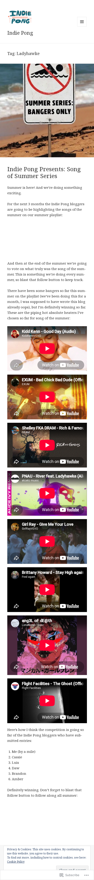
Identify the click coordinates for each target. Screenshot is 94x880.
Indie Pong (20, 32)
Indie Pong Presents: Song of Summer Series (44, 172)
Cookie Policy (16, 862)
